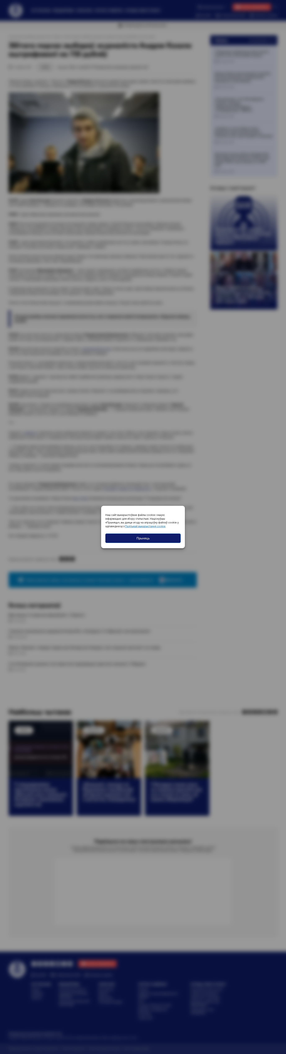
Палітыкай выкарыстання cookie (145, 526)
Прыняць (143, 538)
